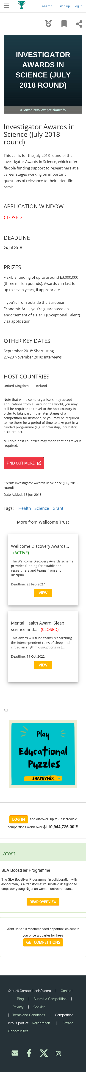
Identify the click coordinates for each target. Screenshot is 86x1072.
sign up (64, 6)
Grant (58, 508)
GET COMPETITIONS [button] (43, 942)
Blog (20, 999)
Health (24, 508)
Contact (67, 991)
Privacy (18, 1007)
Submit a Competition (50, 999)
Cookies (39, 1007)
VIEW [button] (43, 592)
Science (41, 508)
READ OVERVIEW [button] (43, 901)
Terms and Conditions (28, 1015)
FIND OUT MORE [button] (22, 463)
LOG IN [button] (18, 819)
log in (78, 6)
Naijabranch (41, 1023)
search (47, 6)
